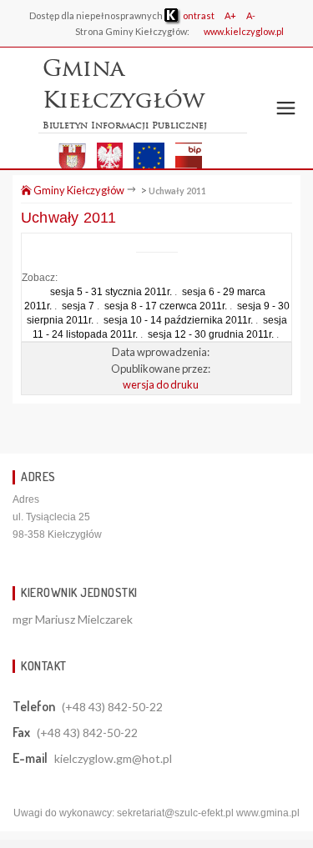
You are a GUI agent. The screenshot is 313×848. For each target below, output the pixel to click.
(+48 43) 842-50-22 (112, 707)
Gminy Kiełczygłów (78, 190)
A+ (230, 15)
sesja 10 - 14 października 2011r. (178, 320)
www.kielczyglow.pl (244, 31)
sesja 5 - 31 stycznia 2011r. (111, 292)
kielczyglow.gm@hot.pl (113, 758)
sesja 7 (78, 306)
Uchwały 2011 (177, 190)
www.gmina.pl (268, 813)
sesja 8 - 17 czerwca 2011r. (165, 306)
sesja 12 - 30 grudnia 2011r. (211, 334)
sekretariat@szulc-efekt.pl (175, 813)
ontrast (198, 15)
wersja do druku (161, 384)
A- (250, 15)
